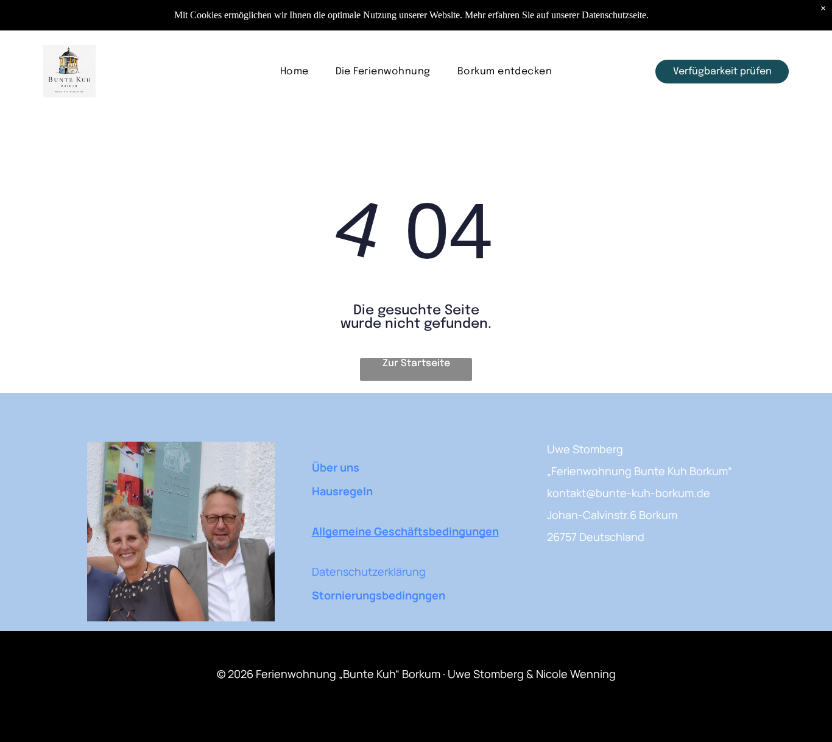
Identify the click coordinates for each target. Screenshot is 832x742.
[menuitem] (294, 71)
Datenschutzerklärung (369, 571)
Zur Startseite (416, 363)
